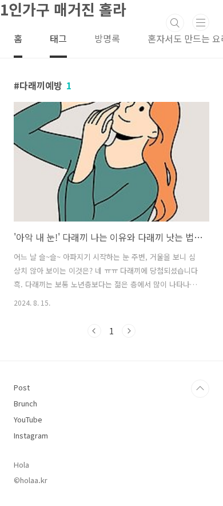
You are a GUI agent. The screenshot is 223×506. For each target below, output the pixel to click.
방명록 (107, 38)
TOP (200, 389)
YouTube (28, 419)
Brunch (25, 403)
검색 (175, 22)
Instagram (31, 435)
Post (22, 387)
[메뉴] (200, 22)
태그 (58, 38)
